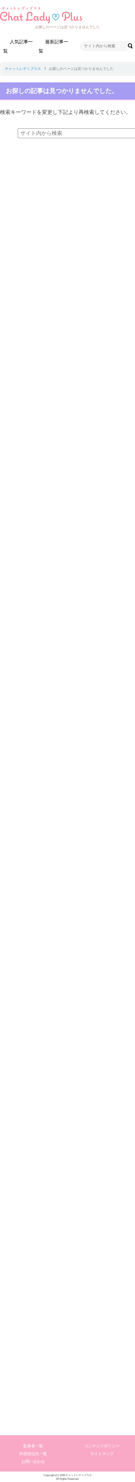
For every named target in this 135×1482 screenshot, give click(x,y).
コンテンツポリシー (102, 1446)
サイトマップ (102, 1453)
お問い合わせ (33, 1461)
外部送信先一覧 (33, 1453)
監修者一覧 (33, 1446)
